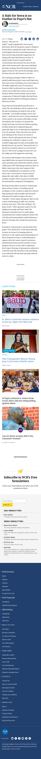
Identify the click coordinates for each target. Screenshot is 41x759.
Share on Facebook (25, 39)
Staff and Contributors (10, 717)
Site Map (33, 744)
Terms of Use (18, 744)
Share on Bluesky (21, 39)
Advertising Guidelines (8, 744)
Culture (5, 583)
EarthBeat (5, 602)
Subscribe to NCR (8, 655)
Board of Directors (8, 720)
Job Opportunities (8, 688)
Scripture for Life (8, 593)
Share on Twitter (29, 39)
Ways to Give (6, 639)
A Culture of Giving (9, 636)
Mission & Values (8, 710)
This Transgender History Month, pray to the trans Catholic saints (19, 360)
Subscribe (36, 6)
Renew (30, 6)
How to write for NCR (9, 684)
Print (37, 39)
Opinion (4, 355)
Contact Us (6, 681)
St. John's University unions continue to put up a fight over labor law (20, 320)
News (4, 315)
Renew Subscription (9, 658)
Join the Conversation (8, 30)
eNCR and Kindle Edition (10, 669)
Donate (25, 6)
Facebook (19, 738)
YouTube (22, 738)
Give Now (5, 629)
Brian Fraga (6, 326)
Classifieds (6, 614)
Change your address (9, 695)
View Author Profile (14, 26)
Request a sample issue (10, 672)
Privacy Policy (7, 713)
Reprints (5, 698)
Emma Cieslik (6, 365)
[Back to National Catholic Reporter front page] (11, 7)
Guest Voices (9, 351)
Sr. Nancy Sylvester (8, 442)
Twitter (16, 738)
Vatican (4, 579)
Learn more (28, 31)
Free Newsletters (8, 665)
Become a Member (8, 633)
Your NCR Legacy (8, 643)
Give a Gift (5, 662)
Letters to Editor (8, 691)
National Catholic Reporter (5, 732)
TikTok (29, 738)
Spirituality (6, 590)
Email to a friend (33, 39)
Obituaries (6, 617)
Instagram (26, 738)
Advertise (5, 621)
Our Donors (6, 646)
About (4, 706)
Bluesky (12, 738)
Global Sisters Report (9, 605)
